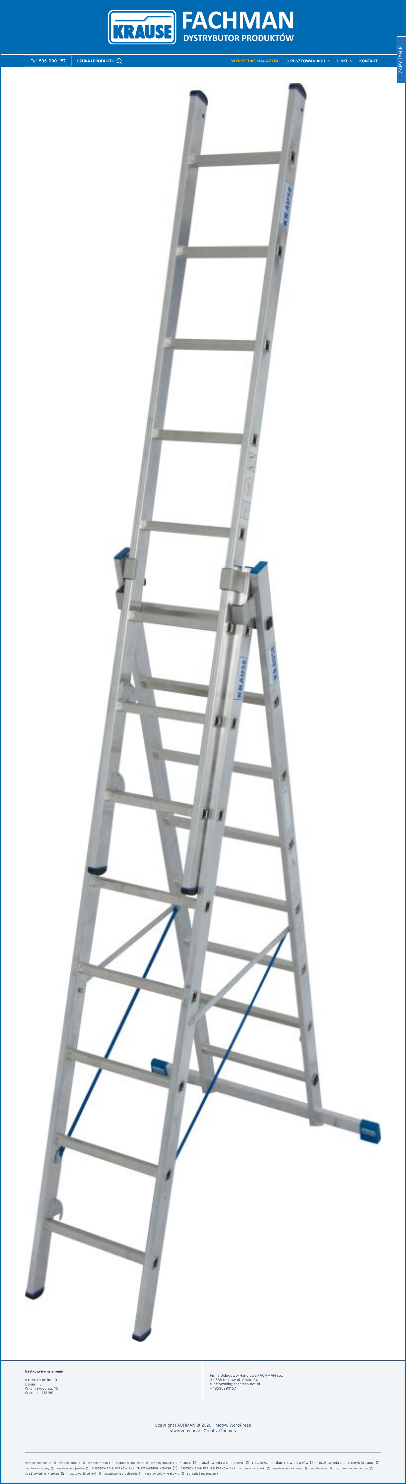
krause (189, 1462)
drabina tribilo (100, 1463)
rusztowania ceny (39, 1468)
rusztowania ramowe (290, 1468)
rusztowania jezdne (73, 1468)
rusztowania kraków (113, 1468)
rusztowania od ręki (254, 1468)
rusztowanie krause (45, 1473)
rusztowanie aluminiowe (354, 1468)
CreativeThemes (220, 1430)
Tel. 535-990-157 (48, 60)
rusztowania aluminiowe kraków (283, 1462)
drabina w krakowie (131, 1463)
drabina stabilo (72, 1463)
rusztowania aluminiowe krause (348, 1462)
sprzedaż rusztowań (204, 1473)
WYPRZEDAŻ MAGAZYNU (255, 61)
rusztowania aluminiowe (225, 1462)
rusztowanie (321, 1468)
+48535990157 (223, 1388)
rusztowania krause (157, 1468)
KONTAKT (368, 61)
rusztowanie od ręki (84, 1473)
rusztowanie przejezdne (123, 1473)
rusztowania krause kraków (207, 1468)
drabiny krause (164, 1463)
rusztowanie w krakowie (164, 1473)
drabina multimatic (40, 1463)
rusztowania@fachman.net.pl (235, 1384)
